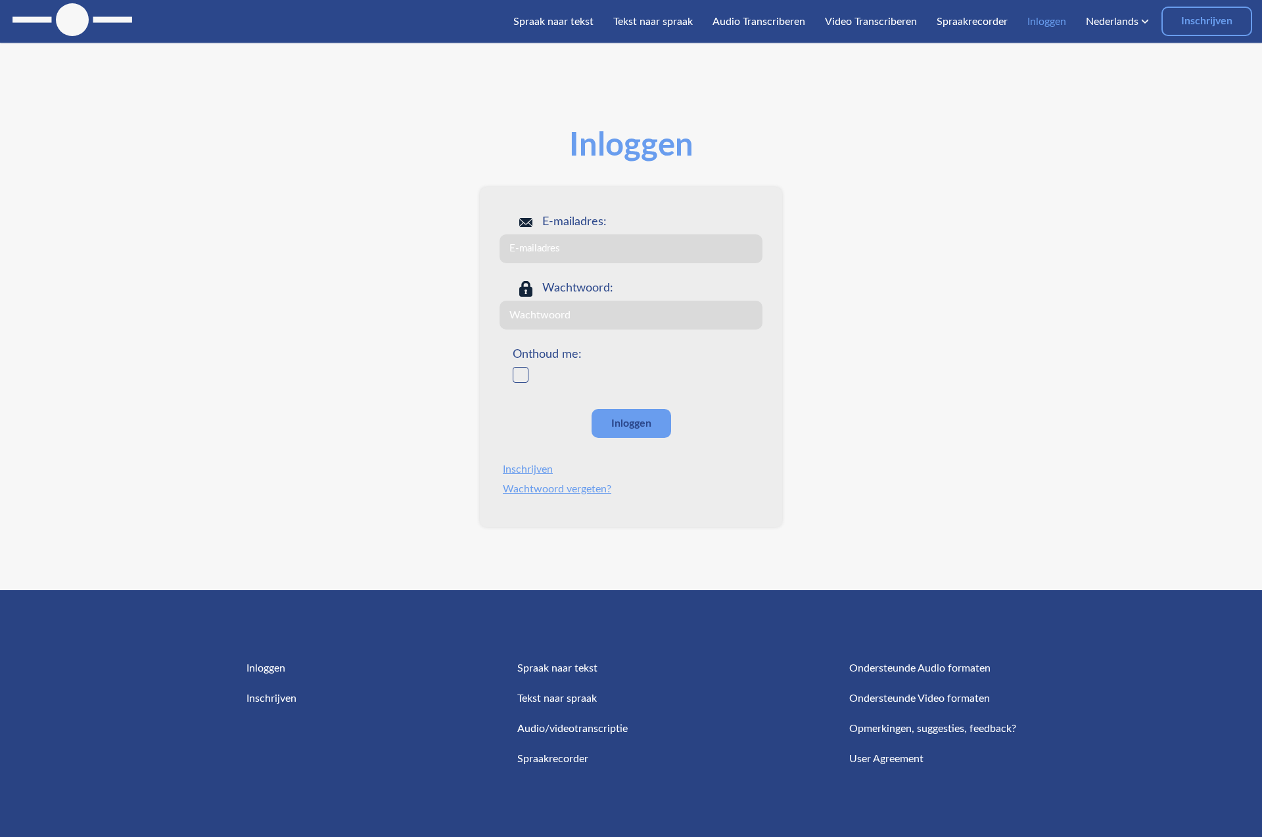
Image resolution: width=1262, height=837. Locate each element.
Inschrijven (1206, 21)
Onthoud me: (547, 354)
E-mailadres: (574, 222)
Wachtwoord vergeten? (557, 489)
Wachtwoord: (577, 288)
